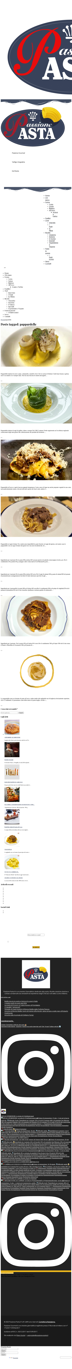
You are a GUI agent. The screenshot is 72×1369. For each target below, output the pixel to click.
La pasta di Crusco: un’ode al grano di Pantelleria (19, 891)
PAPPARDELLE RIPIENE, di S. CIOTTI (14, 370)
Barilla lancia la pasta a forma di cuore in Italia (18, 888)
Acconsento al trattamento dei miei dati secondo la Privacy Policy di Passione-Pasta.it (37, 943)
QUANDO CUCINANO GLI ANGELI (13, 878)
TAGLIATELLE (8, 849)
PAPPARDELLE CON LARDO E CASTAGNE (16, 556)
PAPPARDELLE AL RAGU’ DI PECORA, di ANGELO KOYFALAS (23, 483)
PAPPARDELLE (6, 695)
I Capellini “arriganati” (11, 893)
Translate (15, 1358)
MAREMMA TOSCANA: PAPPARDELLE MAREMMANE (20, 640)
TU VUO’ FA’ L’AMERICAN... (11, 872)
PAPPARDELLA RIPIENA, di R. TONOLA (15, 427)
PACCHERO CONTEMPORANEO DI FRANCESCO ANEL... (19, 804)
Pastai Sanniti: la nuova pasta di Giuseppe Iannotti (19, 900)
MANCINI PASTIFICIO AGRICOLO (13, 782)
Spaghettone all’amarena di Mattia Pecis (16, 903)
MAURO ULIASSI (8, 760)
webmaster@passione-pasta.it (37, 1335)
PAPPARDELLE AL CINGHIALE (12, 585)
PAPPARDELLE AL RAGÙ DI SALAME (14, 570)
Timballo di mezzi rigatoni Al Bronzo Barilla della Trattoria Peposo (24, 895)
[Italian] (4, 269)
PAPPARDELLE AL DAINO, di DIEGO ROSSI (16, 540)
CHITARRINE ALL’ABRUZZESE (12, 737)
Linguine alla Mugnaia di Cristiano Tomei (17, 898)
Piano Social (20, 1335)
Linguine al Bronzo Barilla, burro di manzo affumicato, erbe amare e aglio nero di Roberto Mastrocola (34, 896)
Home (2, 320)
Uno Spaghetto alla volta (11, 901)
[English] (6, 269)
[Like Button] (1, 437)
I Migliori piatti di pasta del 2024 (14, 890)
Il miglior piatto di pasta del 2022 (13, 827)
